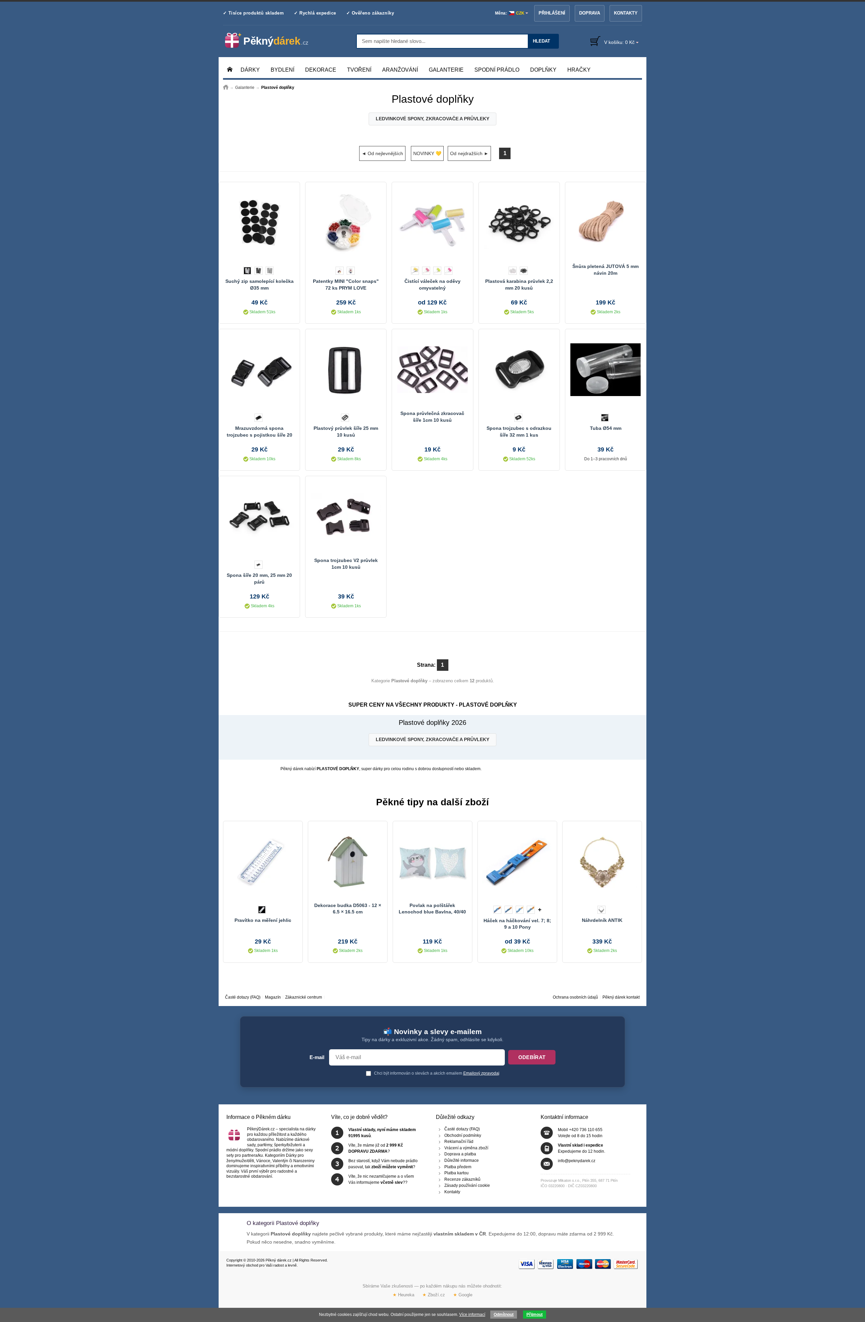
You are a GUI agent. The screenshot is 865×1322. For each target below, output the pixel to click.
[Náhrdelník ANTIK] (602, 862)
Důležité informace (461, 1160)
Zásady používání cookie (467, 1185)
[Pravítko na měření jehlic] (263, 862)
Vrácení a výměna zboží (466, 1147)
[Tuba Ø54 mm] (606, 370)
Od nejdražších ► (469, 153)
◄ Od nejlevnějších (382, 153)
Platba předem (457, 1166)
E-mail (317, 1057)
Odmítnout (504, 1314)
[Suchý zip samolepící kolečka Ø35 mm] (259, 223)
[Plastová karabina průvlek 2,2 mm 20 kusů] (519, 223)
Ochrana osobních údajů (575, 997)
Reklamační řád (458, 1141)
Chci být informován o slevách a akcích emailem (436, 1073)
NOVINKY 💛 (427, 153)
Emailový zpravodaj (481, 1073)
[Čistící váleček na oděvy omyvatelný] (432, 223)
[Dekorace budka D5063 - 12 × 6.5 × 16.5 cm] (348, 862)
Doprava (589, 13)
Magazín (273, 997)
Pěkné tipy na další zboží (432, 802)
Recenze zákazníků (462, 1179)
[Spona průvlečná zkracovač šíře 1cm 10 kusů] (432, 370)
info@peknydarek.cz (576, 1160)
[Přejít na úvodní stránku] (225, 87)
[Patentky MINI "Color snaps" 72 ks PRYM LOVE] (346, 223)
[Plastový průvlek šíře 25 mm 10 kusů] (346, 370)
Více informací (472, 1314)
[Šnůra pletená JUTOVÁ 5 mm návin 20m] (606, 223)
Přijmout (534, 1314)
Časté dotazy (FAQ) (243, 997)
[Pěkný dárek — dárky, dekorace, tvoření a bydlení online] (272, 40)
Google (462, 1294)
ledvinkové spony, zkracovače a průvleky (432, 118)
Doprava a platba (460, 1154)
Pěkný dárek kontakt (621, 997)
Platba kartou (456, 1173)
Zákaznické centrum (303, 997)
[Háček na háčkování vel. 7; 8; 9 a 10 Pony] (517, 862)
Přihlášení (552, 13)
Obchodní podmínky (462, 1135)
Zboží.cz (433, 1294)
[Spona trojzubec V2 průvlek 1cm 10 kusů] (346, 517)
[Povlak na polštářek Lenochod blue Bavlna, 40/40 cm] (432, 862)
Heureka (403, 1294)
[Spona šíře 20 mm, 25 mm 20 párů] (259, 517)
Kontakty (626, 13)
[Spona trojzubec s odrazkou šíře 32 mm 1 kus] (519, 370)
